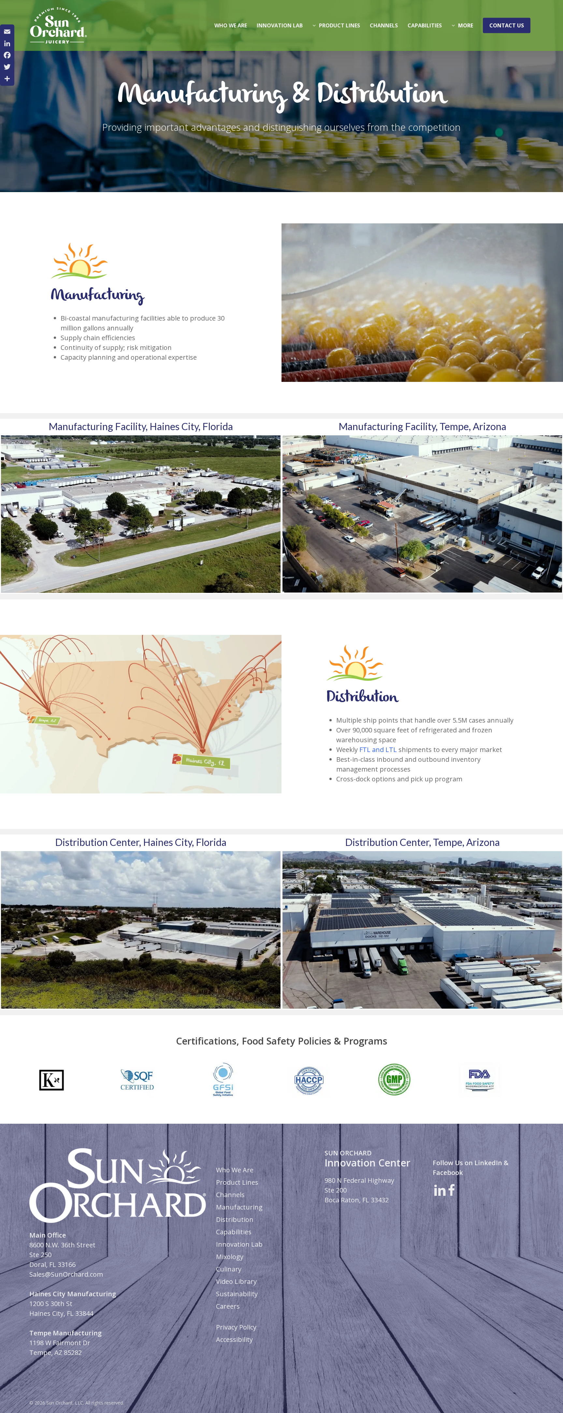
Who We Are (234, 1169)
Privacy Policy (236, 1327)
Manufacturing (239, 1207)
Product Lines (237, 1182)
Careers (228, 1306)
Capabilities (234, 1231)
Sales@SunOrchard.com (66, 1274)
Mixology (229, 1256)
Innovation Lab (239, 1244)
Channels (230, 1194)
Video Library (236, 1281)
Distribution (234, 1219)
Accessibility (234, 1339)
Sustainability (237, 1293)
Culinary (228, 1269)
